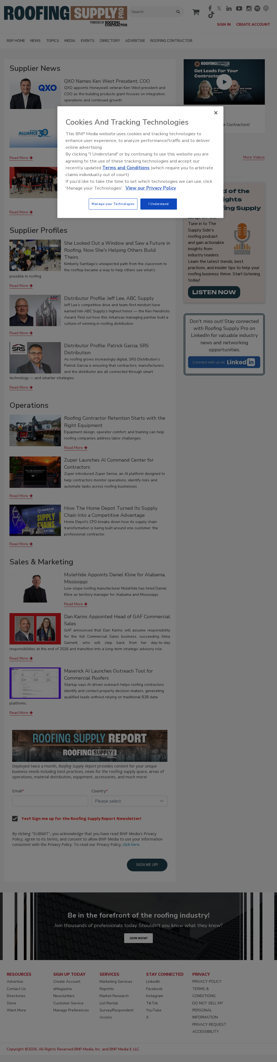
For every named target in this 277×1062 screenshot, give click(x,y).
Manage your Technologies (113, 204)
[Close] (216, 113)
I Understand (159, 204)
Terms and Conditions (126, 168)
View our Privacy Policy (151, 188)
